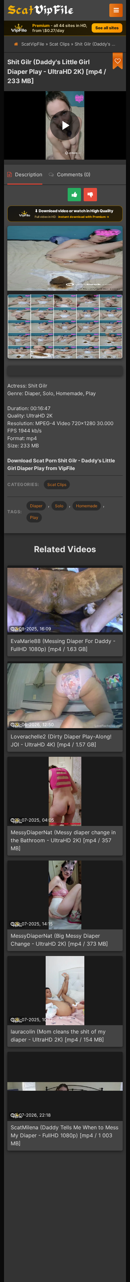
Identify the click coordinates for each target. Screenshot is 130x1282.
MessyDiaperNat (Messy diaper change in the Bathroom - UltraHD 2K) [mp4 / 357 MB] (63, 840)
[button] (116, 10)
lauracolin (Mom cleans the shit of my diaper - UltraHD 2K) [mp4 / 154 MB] (58, 1035)
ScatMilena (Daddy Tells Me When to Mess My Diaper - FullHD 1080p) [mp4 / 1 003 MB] (64, 1135)
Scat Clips (59, 44)
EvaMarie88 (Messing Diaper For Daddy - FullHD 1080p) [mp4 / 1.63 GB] (63, 645)
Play (34, 517)
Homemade (86, 505)
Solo (59, 505)
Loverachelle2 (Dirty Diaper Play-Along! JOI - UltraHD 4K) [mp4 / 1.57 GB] (61, 740)
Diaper (36, 505)
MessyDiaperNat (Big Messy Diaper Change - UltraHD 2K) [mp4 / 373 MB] (59, 939)
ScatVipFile (32, 44)
